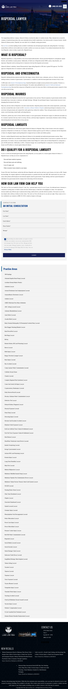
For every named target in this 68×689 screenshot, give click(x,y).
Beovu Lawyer (9, 347)
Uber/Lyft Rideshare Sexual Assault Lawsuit (16, 599)
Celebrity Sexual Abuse (11, 372)
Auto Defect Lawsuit (10, 315)
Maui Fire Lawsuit (9, 465)
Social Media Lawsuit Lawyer (12, 543)
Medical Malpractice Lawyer (12, 469)
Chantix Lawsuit (9, 376)
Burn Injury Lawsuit (10, 359)
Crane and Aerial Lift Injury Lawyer (14, 384)
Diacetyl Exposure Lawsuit (12, 408)
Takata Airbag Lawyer (10, 563)
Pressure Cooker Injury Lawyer (13, 530)
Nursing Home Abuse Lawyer (12, 490)
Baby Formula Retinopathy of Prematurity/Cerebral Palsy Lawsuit (22, 323)
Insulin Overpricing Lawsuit (12, 445)
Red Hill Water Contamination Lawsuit (15, 534)
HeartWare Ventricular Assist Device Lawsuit (16, 441)
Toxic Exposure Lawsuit (11, 579)
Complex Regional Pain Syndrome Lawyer (16, 380)
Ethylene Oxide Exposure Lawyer (14, 425)
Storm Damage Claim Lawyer (12, 551)
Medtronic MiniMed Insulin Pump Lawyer (16, 473)
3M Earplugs (8, 274)
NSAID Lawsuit (9, 486)
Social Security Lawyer (11, 547)
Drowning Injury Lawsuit (11, 416)
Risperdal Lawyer (9, 538)
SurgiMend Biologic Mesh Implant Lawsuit (16, 559)
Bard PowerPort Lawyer (11, 331)
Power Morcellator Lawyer (12, 526)
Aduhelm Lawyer (9, 286)
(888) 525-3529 (47, 637)
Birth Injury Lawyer (10, 351)
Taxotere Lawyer (9, 567)
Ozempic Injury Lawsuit (11, 510)
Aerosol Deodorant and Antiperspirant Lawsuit (17, 290)
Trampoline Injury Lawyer (11, 587)
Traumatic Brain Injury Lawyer (13, 591)
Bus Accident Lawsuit (10, 364)
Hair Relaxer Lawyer (10, 437)
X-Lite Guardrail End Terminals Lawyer (15, 612)
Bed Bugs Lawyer (9, 335)
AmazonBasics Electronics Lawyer (14, 294)
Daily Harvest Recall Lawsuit (12, 392)
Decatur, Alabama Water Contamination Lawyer (17, 396)
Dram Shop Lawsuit (10, 412)
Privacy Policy (7, 249)
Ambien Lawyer (9, 298)
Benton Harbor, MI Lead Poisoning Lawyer (16, 343)
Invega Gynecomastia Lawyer (12, 449)
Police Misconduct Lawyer (12, 518)
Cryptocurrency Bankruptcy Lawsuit (14, 388)
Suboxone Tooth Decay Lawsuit (13, 555)
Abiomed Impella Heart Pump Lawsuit (15, 278)
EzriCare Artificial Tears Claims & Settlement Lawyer (19, 429)
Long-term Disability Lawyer (12, 461)
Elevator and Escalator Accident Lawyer (15, 421)
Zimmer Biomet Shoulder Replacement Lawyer (17, 616)
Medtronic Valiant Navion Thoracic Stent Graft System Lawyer (21, 482)
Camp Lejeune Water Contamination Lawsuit (16, 368)
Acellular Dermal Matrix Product (13, 282)
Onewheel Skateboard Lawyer (13, 502)
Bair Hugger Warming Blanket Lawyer (15, 327)
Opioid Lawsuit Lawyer (11, 506)
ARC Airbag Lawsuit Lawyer (12, 307)
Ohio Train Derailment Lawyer (13, 494)
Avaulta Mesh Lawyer (10, 319)
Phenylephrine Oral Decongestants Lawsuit (16, 514)
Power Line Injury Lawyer (12, 522)
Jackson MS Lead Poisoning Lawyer (14, 453)
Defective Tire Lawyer (11, 400)
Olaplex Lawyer (9, 498)
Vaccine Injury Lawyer (11, 604)
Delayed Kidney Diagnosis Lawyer (14, 404)
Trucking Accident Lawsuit (12, 595)
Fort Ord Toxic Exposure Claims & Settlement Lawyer (19, 433)
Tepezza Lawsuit (9, 571)
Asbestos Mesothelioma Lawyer (13, 311)
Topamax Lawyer (9, 575)
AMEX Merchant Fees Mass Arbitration (15, 303)
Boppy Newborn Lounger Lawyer (14, 355)
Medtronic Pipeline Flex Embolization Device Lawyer (19, 477)
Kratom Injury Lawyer (11, 457)
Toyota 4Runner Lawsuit (11, 583)
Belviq (6, 339)
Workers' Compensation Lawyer (13, 608)
